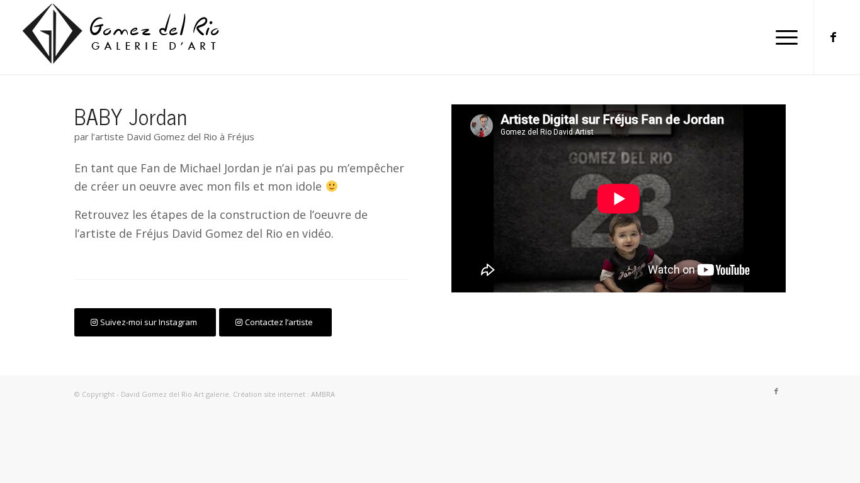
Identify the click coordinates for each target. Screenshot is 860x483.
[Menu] (782, 37)
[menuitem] (782, 37)
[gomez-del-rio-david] (128, 37)
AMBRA (323, 394)
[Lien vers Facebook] (833, 36)
